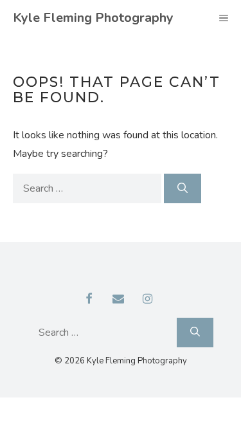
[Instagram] (147, 300)
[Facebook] (88, 300)
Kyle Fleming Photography (93, 17)
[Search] (182, 188)
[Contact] (118, 300)
